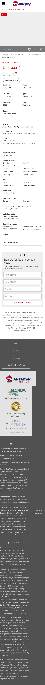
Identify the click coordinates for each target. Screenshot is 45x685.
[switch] (30, 49)
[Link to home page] (22, 3)
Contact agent (7, 49)
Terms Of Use (38, 511)
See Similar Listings (11, 80)
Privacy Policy (38, 513)
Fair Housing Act (18, 477)
